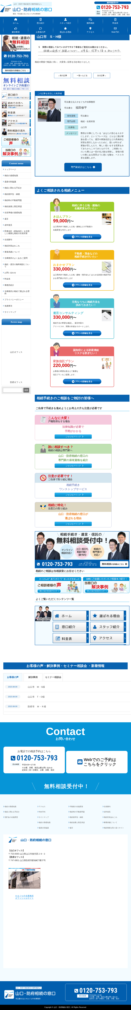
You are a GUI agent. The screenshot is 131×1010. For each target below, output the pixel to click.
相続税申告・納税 (12, 194)
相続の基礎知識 (11, 175)
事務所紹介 (9, 285)
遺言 (6, 219)
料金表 (7, 279)
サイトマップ (10, 312)
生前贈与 (8, 239)
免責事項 (8, 306)
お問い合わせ (10, 273)
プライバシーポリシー (14, 299)
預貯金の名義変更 (11, 817)
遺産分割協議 (10, 182)
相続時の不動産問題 (13, 200)
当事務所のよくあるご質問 (16, 258)
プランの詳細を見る (83, 237)
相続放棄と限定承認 (13, 206)
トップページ (10, 169)
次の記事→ (101, 75)
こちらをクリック (73, 436)
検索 (26, 390)
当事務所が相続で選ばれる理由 (16, 292)
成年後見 (8, 225)
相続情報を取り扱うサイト (114, 828)
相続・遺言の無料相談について (16, 265)
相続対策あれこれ (12, 246)
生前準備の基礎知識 (13, 212)
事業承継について (12, 252)
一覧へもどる (82, 75)
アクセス (42, 807)
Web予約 (42, 812)
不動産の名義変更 (76, 807)
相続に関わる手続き (13, 188)
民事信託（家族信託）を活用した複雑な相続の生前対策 (16, 232)
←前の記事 (62, 75)
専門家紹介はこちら (81, 167)
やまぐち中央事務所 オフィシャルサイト (24, 897)
